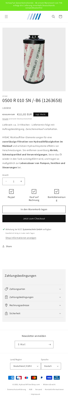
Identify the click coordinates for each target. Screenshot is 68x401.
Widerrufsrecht (49, 384)
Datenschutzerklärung (16, 389)
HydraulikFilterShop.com (29, 384)
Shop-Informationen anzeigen (21, 237)
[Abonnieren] (49, 344)
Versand (5, 119)
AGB (30, 389)
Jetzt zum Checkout (34, 218)
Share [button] (9, 246)
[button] (6, 16)
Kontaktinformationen (54, 389)
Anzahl (5, 175)
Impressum (35, 394)
